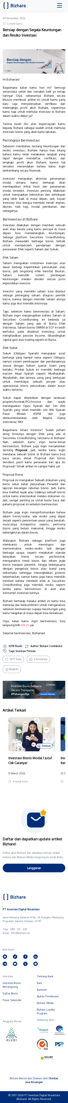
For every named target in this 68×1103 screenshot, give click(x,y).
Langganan (34, 868)
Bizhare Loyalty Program (46, 1011)
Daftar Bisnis (10, 993)
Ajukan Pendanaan (48, 996)
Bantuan (42, 989)
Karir (39, 983)
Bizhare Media (45, 1002)
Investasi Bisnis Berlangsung (12, 984)
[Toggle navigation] (59, 5)
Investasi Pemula (26, 651)
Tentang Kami (45, 976)
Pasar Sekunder (12, 1000)
